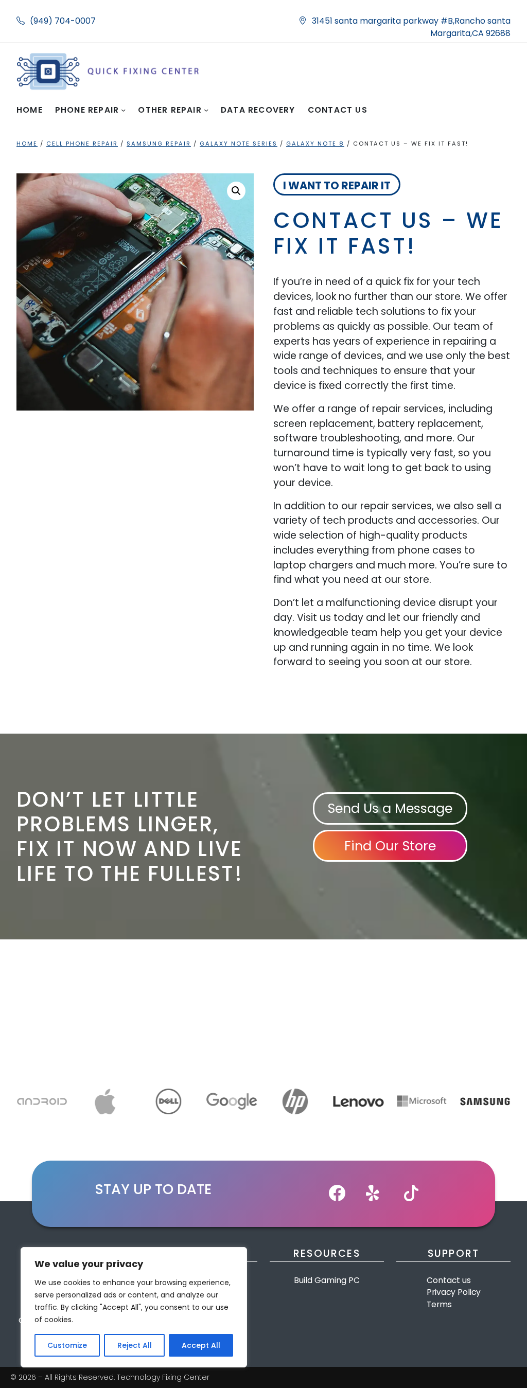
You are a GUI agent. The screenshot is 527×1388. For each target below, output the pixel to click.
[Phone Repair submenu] (123, 110)
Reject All (134, 1345)
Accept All (201, 1345)
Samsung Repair (159, 143)
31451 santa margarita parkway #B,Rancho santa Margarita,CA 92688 (411, 27)
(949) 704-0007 (63, 21)
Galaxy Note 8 (315, 143)
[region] (134, 1307)
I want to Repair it (337, 185)
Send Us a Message (390, 808)
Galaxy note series (238, 143)
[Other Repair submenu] (206, 110)
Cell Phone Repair (82, 143)
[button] (236, 191)
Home (27, 143)
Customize (67, 1345)
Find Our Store (390, 846)
